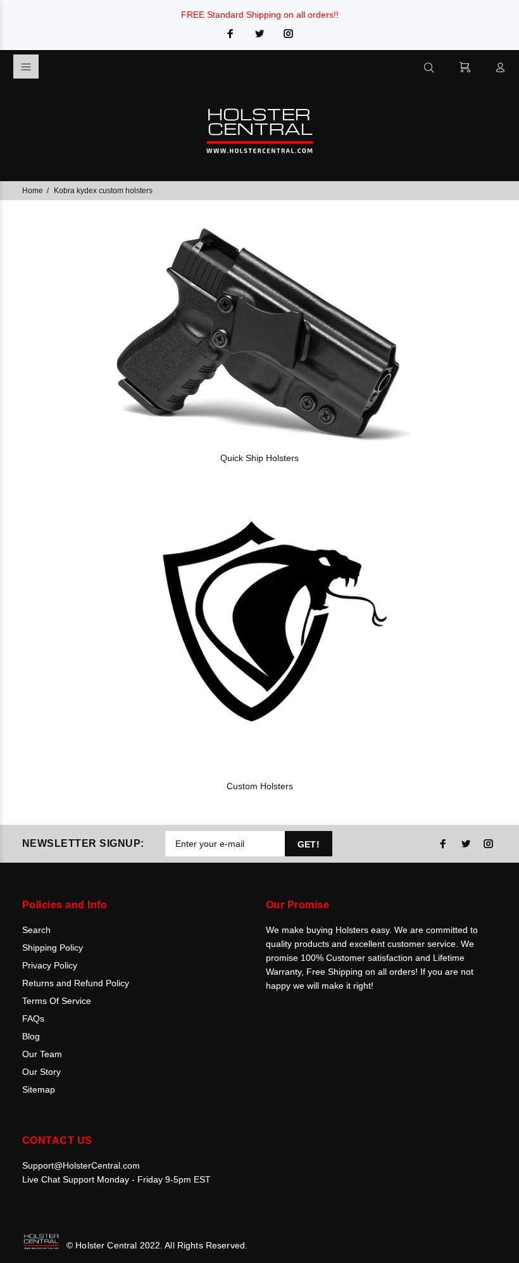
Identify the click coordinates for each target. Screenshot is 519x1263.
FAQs (33, 1018)
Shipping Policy (52, 947)
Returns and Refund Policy (75, 983)
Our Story (41, 1072)
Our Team (42, 1054)
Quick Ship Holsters (259, 458)
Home (32, 190)
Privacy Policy (49, 965)
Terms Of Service (56, 1001)
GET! (308, 844)
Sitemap (38, 1089)
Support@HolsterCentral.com (81, 1165)
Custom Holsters (260, 786)
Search (36, 930)
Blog (31, 1036)
